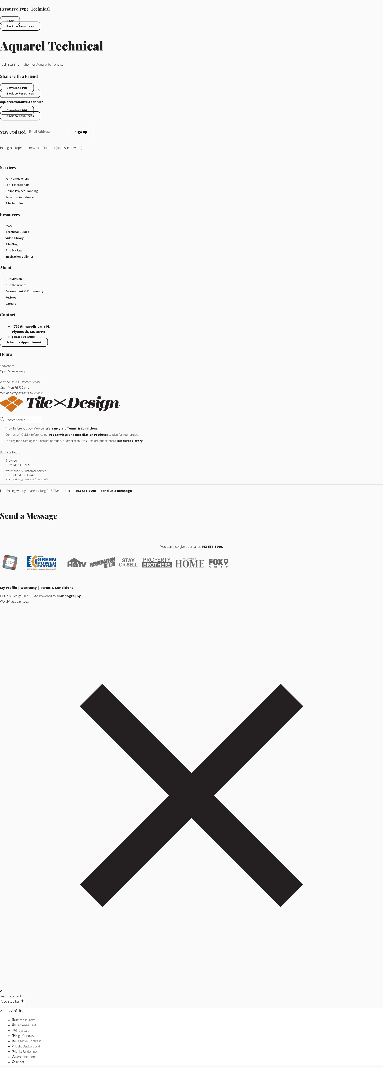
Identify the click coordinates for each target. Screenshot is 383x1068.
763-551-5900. (212, 546)
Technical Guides (17, 232)
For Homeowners (17, 178)
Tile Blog (11, 244)
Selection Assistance (19, 197)
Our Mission (13, 279)
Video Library (14, 238)
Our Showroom (15, 285)
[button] (1, 991)
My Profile (8, 587)
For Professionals (17, 185)
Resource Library (130, 441)
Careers (10, 303)
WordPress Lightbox (14, 601)
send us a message (116, 491)
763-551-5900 (85, 491)
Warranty (53, 428)
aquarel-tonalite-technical (22, 102)
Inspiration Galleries (19, 256)
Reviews (10, 297)
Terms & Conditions (82, 428)
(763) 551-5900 (23, 337)
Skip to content (10, 996)
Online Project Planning (21, 191)
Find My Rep (13, 250)
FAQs (8, 226)
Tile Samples (14, 203)
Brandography (69, 596)
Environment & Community (24, 291)
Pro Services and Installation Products (78, 434)
